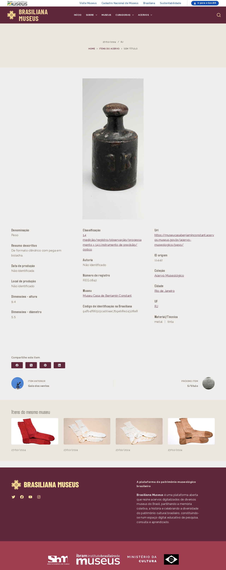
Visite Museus (88, 3)
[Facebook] (17, 365)
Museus (106, 15)
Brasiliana (149, 3)
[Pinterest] (45, 365)
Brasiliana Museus (33, 15)
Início (78, 15)
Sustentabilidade (170, 3)
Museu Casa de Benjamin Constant (107, 295)
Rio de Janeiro (164, 291)
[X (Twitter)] (31, 365)
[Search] (219, 15)
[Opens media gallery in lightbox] (113, 148)
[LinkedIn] (59, 365)
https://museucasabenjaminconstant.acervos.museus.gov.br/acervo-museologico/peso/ (184, 239)
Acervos (143, 15)
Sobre (90, 15)
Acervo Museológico (169, 275)
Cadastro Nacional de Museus (120, 3)
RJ (122, 42)
